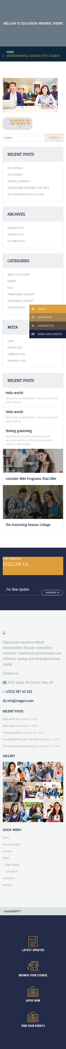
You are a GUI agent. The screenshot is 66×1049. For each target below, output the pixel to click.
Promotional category (21, 294)
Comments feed (16, 354)
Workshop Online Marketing (19, 123)
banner (12, 281)
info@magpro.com (20, 701)
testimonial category (20, 301)
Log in (11, 341)
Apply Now (45, 317)
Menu (42, 308)
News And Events (50, 334)
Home (10, 52)
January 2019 (15, 234)
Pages (6, 858)
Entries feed (15, 347)
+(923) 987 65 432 (18, 691)
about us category (19, 274)
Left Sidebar (12, 871)
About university (11, 844)
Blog (10, 287)
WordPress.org (17, 360)
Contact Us (46, 325)
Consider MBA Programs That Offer (28, 187)
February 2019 (16, 228)
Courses (7, 851)
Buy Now (7, 885)
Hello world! (15, 168)
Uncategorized (16, 307)
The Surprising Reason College (26, 194)
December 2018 (16, 241)
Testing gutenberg (18, 181)
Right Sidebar (12, 864)
